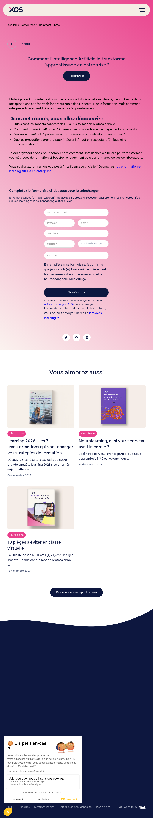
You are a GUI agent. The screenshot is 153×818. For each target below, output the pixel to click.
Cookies (25, 807)
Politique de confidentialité (75, 807)
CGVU (118, 807)
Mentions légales (44, 807)
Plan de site (103, 807)
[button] (142, 10)
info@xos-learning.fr (133, 781)
